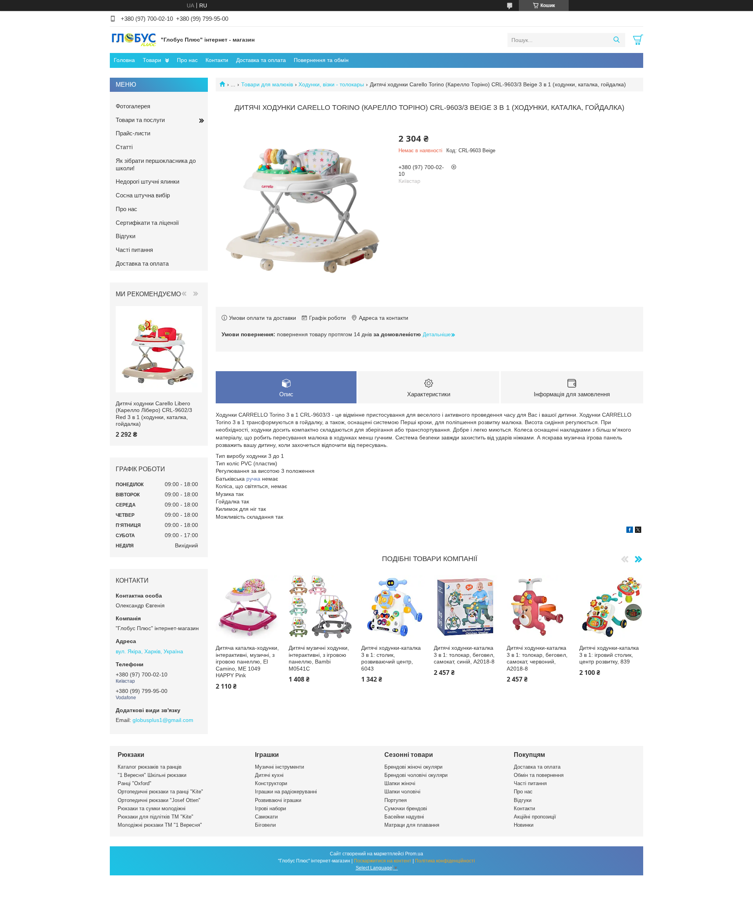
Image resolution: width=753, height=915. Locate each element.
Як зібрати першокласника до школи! (156, 164)
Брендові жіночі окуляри (413, 767)
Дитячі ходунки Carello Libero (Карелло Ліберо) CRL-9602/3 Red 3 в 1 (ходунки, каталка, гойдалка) (154, 413)
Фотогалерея (133, 106)
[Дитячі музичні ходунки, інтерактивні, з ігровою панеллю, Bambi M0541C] (321, 607)
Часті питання (134, 249)
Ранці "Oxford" (134, 783)
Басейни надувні (404, 817)
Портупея (395, 800)
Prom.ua (414, 854)
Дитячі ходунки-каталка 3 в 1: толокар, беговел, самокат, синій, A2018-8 (464, 655)
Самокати (266, 817)
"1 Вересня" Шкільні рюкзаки (152, 775)
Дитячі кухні (269, 775)
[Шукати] (616, 40)
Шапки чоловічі (402, 792)
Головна (124, 60)
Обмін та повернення (539, 775)
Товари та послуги (140, 120)
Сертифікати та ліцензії (147, 222)
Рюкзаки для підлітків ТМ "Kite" (155, 817)
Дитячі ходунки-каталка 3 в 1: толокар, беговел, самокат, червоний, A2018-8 (537, 658)
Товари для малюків (267, 84)
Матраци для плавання (411, 825)
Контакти (217, 60)
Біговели (265, 825)
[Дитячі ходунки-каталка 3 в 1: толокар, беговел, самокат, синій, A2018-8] (466, 607)
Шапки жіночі (399, 783)
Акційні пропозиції (535, 817)
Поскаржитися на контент (382, 861)
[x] (638, 531)
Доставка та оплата (261, 60)
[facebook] (629, 531)
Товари (152, 60)
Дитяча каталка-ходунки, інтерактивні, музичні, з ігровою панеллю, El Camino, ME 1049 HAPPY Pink (247, 661)
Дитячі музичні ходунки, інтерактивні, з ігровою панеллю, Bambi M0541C (319, 658)
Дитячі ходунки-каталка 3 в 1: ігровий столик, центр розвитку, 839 (609, 655)
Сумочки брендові (405, 808)
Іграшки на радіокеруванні (286, 792)
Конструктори (271, 783)
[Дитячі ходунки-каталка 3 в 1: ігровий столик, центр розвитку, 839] (611, 607)
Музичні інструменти (279, 767)
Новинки (523, 825)
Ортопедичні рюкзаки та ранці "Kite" (160, 792)
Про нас (187, 60)
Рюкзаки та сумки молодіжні (152, 808)
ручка (253, 479)
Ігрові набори (270, 808)
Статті (124, 147)
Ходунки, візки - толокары (331, 84)
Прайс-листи (133, 133)
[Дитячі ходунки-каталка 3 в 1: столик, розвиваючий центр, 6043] (393, 607)
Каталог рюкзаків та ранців (150, 767)
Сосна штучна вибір (143, 195)
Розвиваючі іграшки (278, 800)
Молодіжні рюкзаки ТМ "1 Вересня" (160, 825)
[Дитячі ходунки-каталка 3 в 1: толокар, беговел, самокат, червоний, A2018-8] (539, 607)
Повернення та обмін (321, 60)
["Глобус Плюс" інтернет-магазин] (133, 39)
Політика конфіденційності (445, 861)
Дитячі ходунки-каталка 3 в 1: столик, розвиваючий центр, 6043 (391, 658)
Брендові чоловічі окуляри (415, 775)
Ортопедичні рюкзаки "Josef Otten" (159, 800)
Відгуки (125, 236)
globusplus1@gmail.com (163, 720)
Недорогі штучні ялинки (147, 181)
